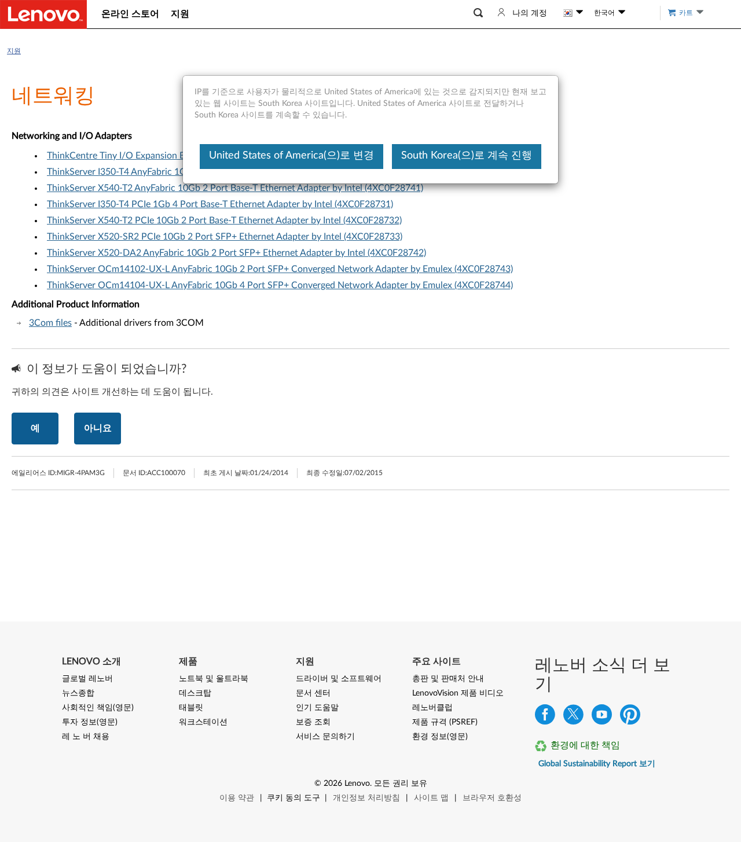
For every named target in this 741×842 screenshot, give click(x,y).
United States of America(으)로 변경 (291, 155)
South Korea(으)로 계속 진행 (466, 155)
